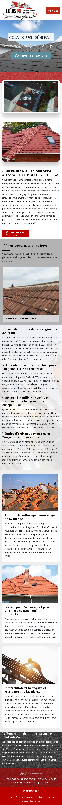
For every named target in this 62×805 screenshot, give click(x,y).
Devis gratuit (35, 801)
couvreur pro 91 (36, 778)
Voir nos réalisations (31, 55)
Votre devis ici (15, 233)
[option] (31, 295)
